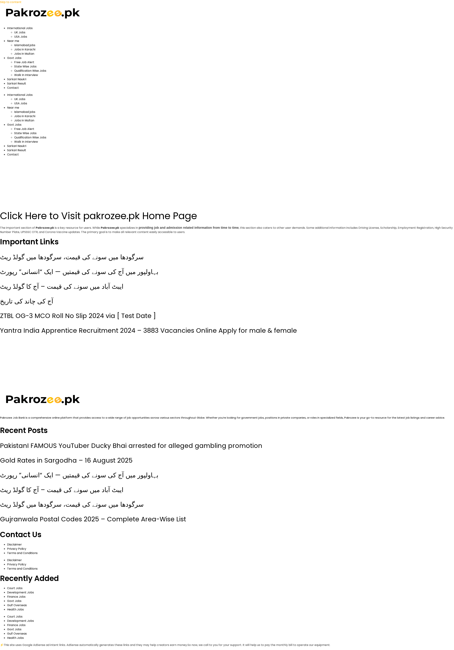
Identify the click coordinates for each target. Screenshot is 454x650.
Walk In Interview (26, 75)
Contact (13, 88)
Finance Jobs (16, 597)
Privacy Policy (16, 549)
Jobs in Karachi (24, 49)
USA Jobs (20, 37)
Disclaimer (14, 544)
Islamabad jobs (24, 45)
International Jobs (20, 28)
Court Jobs (15, 588)
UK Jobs (19, 32)
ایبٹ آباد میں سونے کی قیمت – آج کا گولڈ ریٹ (61, 286)
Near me (13, 41)
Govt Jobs (14, 58)
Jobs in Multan (24, 54)
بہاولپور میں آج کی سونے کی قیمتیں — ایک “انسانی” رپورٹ (79, 271)
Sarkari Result (16, 83)
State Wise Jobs (25, 66)
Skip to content (10, 2)
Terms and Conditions (22, 553)
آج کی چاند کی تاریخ (26, 301)
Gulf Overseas (17, 605)
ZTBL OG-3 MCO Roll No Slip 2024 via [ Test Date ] (78, 315)
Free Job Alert (24, 62)
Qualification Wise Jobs (30, 71)
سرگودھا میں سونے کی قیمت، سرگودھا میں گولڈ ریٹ (72, 257)
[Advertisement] (106, 184)
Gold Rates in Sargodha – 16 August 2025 (66, 460)
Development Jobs (20, 592)
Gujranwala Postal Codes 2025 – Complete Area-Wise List (93, 519)
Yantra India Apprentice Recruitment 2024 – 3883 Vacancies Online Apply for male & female (148, 330)
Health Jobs (15, 609)
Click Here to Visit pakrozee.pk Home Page (98, 216)
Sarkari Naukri (16, 79)
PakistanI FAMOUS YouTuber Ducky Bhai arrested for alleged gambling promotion (131, 445)
